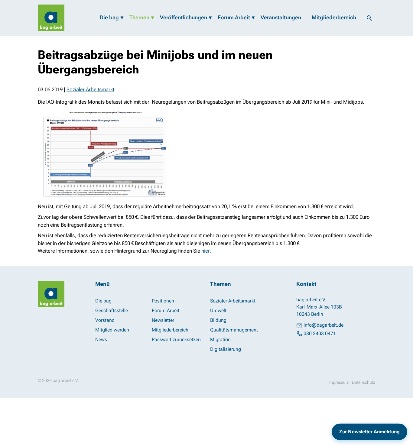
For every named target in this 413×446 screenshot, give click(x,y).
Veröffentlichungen (183, 17)
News (101, 339)
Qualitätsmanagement (234, 330)
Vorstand (105, 320)
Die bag (109, 17)
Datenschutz (363, 382)
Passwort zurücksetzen (176, 339)
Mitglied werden (112, 330)
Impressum (338, 382)
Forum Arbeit (234, 17)
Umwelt (218, 310)
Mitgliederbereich (334, 17)
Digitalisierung (225, 349)
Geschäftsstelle (111, 310)
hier (205, 251)
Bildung (218, 320)
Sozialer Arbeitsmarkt (90, 89)
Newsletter (163, 320)
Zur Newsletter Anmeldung (369, 431)
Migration (220, 339)
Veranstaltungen (281, 17)
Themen (139, 17)
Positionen (163, 301)
